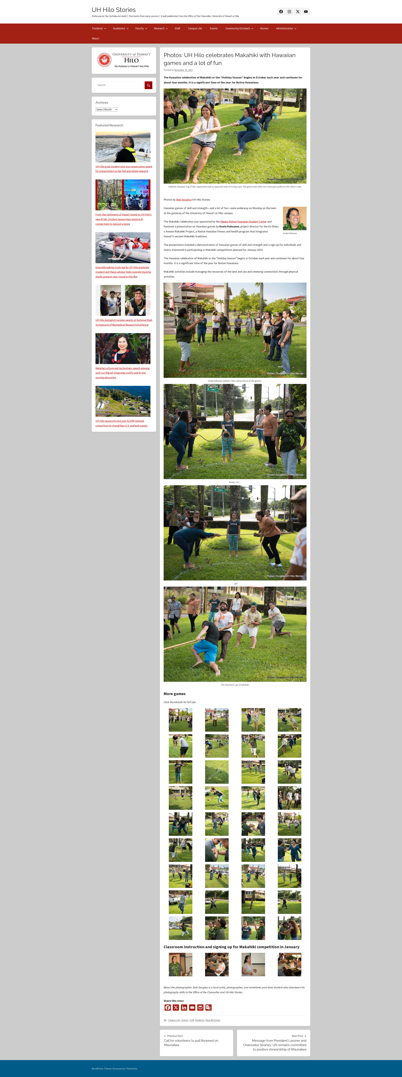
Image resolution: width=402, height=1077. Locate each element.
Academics (119, 28)
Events (214, 28)
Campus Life (195, 28)
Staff (177, 28)
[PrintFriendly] (200, 1007)
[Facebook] (167, 1007)
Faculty (139, 28)
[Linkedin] (184, 1007)
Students (97, 28)
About (95, 38)
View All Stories (212, 1020)
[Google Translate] (208, 1007)
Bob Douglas (183, 199)
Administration (284, 28)
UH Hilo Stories (114, 9)
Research (159, 28)
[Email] (192, 1007)
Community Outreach (238, 28)
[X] (176, 1007)
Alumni (264, 28)
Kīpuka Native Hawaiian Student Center (243, 221)
